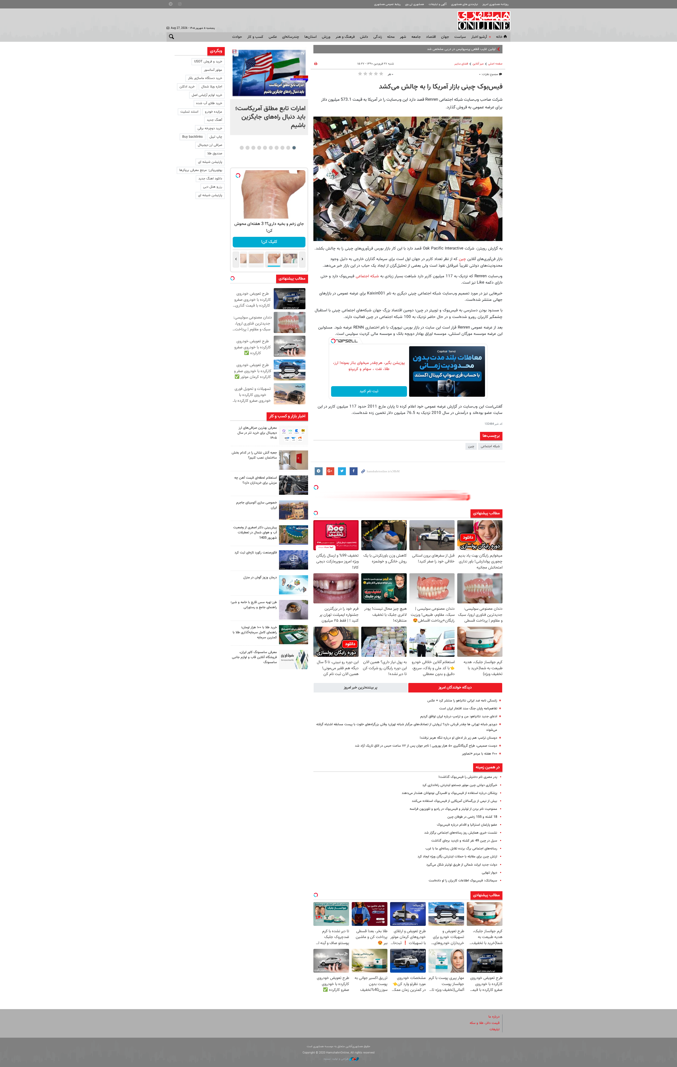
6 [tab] (265, 147)
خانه (499, 37)
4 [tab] (276, 147)
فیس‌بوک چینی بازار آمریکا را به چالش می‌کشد (440, 87)
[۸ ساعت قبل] (269, 73)
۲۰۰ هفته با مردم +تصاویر (479, 753)
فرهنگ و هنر (345, 37)
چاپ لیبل (215, 137)
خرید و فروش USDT (208, 61)
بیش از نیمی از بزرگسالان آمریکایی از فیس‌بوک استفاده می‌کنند (454, 801)
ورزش (326, 37)
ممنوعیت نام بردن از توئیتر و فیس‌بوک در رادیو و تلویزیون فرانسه (453, 809)
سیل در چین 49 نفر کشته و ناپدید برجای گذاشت (464, 840)
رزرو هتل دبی (212, 187)
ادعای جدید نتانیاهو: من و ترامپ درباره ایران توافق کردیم (458, 716)
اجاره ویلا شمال (211, 86)
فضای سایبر (461, 64)
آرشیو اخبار (479, 37)
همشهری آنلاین (481, 20)
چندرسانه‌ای (290, 37)
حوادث (237, 37)
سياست (460, 37)
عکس (273, 37)
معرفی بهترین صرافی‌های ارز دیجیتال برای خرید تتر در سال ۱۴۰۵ (257, 433)
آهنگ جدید (214, 120)
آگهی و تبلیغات (438, 4)
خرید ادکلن (187, 86)
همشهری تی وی (414, 4)
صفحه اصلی (495, 64)
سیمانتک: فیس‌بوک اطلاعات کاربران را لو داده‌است (463, 880)
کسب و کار (255, 37)
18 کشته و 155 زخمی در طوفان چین (472, 817)
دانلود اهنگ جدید (210, 178)
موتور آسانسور (213, 70)
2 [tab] (288, 147)
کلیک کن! (269, 242)
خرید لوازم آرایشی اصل (207, 95)
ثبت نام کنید (369, 391)
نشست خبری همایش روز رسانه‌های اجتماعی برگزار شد (460, 832)
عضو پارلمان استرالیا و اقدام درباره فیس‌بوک (467, 825)
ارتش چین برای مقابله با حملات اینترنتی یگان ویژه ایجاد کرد (457, 856)
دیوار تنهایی (489, 872)
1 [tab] (294, 147)
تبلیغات (495, 1029)
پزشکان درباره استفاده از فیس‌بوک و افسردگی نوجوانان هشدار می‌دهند (449, 793)
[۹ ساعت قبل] (293, 435)
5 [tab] (271, 147)
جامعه (416, 37)
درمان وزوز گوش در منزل (260, 577)
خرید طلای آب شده (209, 103)
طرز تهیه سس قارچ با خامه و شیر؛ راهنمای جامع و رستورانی (254, 605)
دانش (364, 37)
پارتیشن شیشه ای (210, 162)
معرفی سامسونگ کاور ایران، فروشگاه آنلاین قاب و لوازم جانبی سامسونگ (254, 657)
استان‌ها (310, 37)
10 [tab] (241, 147)
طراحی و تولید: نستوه (336, 1059)
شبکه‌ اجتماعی (490, 446)
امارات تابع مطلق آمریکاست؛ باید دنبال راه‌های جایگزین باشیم (270, 117)
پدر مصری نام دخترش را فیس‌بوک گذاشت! (467, 777)
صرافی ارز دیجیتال (210, 145)
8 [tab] (253, 147)
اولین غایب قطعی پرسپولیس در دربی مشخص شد (461, 49)
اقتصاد (431, 37)
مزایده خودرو (213, 111)
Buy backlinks (192, 137)
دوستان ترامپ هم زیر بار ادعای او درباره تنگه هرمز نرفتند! (458, 738)
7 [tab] (259, 147)
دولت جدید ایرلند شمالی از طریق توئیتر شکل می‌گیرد (461, 864)
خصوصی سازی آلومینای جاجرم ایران (256, 505)
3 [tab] (282, 147)
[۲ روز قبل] (293, 609)
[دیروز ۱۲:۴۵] (293, 560)
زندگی (377, 37)
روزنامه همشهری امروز (495, 4)
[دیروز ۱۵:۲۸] (293, 485)
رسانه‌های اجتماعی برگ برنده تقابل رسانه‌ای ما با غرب (461, 848)
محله (391, 37)
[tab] (455, 688)
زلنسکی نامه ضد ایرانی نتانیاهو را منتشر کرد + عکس (462, 700)
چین (462, 259)
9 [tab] (247, 147)
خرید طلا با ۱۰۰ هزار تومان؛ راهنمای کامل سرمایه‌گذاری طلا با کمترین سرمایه (255, 632)
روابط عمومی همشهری (387, 4)
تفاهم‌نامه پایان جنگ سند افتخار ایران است (468, 708)
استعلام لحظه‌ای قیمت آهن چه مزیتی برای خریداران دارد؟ (255, 480)
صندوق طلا (214, 153)
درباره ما (494, 1016)
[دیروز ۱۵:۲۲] (293, 534)
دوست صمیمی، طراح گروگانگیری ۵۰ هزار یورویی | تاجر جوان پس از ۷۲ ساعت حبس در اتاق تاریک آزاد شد (426, 746)
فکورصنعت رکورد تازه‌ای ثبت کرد (256, 552)
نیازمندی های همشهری (464, 4)
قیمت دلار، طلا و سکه (485, 1023)
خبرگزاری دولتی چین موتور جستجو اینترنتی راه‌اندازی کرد (459, 785)
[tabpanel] (269, 91)
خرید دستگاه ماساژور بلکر (205, 78)
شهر (403, 37)
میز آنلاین (478, 64)
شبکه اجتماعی (367, 276)
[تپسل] (333, 341)
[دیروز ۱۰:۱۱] (293, 584)
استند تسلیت (189, 111)
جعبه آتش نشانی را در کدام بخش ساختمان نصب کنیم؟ (254, 455)
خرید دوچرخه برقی (210, 128)
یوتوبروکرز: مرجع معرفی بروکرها (200, 170)
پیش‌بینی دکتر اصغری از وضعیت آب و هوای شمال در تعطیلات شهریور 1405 (255, 532)
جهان (445, 37)
